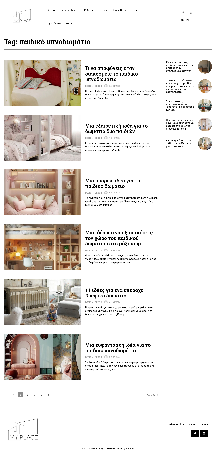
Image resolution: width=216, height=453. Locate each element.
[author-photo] (106, 86)
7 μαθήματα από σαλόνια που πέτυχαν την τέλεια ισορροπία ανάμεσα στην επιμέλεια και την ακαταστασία (180, 86)
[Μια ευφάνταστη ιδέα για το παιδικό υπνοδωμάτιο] (42, 357)
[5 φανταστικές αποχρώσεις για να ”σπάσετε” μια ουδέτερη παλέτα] (205, 106)
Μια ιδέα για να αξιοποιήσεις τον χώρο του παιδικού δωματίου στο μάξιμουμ (119, 238)
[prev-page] (7, 394)
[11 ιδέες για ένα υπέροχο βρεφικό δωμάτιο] (42, 302)
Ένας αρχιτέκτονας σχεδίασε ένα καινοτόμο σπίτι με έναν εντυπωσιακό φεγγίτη (180, 66)
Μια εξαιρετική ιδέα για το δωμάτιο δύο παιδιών (116, 128)
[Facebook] (183, 13)
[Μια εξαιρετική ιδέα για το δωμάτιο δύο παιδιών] (42, 138)
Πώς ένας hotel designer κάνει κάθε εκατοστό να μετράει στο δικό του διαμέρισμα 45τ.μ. (180, 124)
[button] (187, 20)
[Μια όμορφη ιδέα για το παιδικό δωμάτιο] (42, 192)
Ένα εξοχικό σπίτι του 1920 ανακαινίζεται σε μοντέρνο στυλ (179, 143)
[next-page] (48, 394)
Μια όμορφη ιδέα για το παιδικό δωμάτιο (112, 183)
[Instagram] (191, 13)
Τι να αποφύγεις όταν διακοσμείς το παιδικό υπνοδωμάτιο (111, 73)
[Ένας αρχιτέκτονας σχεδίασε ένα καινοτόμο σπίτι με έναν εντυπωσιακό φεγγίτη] (205, 67)
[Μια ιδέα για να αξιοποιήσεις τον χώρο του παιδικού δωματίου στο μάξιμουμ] (42, 247)
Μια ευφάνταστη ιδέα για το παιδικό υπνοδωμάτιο (118, 347)
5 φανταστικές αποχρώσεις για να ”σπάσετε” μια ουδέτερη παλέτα (180, 105)
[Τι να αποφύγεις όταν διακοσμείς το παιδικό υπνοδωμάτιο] (42, 83)
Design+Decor (93, 86)
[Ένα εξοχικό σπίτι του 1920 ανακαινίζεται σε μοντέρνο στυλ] (205, 143)
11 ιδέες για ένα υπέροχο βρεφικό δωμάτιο (114, 293)
